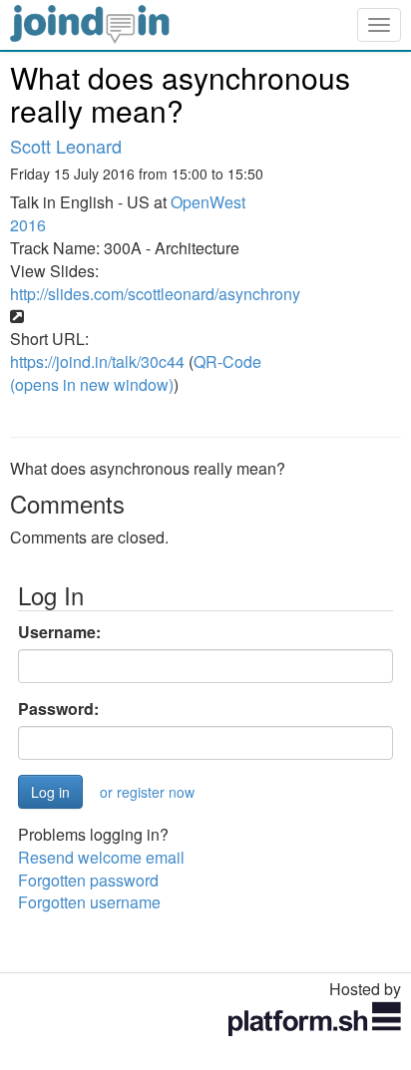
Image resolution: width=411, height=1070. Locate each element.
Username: (59, 632)
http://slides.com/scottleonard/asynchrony (155, 293)
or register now (147, 792)
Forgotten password (88, 880)
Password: (58, 709)
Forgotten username (89, 902)
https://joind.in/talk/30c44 (97, 361)
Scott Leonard (66, 146)
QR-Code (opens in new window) (135, 373)
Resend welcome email (101, 857)
